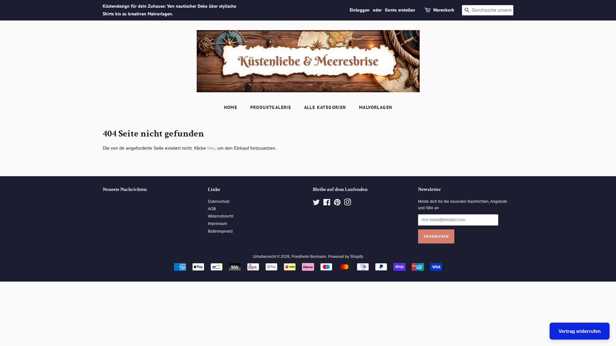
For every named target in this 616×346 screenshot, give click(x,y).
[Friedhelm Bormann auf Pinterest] (337, 204)
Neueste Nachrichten (125, 189)
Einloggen (360, 10)
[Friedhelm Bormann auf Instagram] (347, 204)
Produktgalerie (270, 107)
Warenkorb (443, 10)
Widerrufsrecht (220, 216)
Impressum (217, 223)
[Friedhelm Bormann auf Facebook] (326, 204)
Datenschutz (219, 201)
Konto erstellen (400, 10)
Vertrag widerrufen (580, 331)
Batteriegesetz (220, 231)
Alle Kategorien (325, 107)
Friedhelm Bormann (309, 256)
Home (230, 107)
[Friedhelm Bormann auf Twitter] (316, 204)
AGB (212, 209)
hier (211, 148)
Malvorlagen (375, 107)
